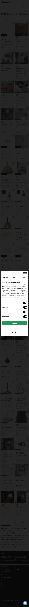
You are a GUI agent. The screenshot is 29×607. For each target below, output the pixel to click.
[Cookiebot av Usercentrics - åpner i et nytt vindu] (20, 273)
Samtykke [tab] (5, 277)
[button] (25, 603)
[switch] (25, 307)
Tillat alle (14, 323)
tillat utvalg (14, 328)
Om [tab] (24, 277)
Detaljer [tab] (14, 277)
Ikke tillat (14, 332)
